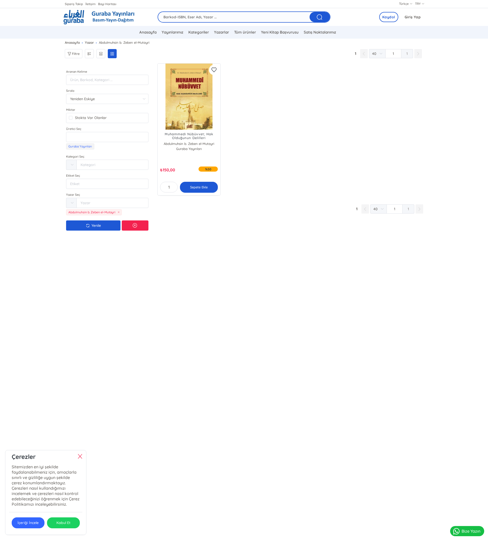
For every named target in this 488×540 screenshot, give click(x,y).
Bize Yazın (471, 531)
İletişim (90, 4)
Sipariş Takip (74, 4)
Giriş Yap (413, 17)
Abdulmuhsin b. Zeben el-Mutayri (189, 144)
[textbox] (107, 137)
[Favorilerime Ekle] (214, 70)
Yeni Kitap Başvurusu (280, 32)
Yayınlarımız (172, 32)
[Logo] (99, 17)
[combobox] (107, 137)
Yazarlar (221, 32)
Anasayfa (148, 32)
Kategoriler (198, 32)
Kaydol (388, 17)
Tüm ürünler (245, 32)
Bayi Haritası (107, 4)
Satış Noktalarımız (320, 32)
